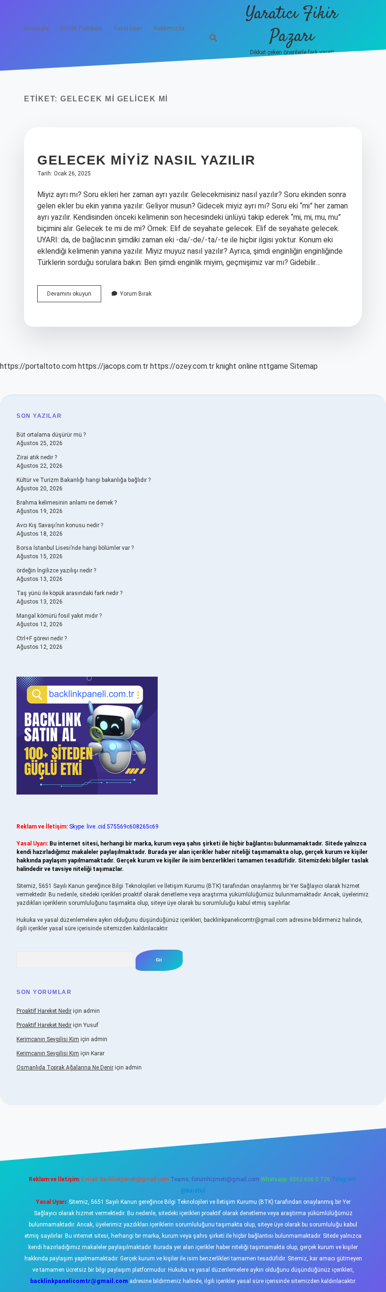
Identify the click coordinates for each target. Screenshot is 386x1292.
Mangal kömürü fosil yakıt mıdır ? (59, 616)
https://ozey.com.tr (182, 366)
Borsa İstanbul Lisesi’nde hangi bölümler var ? (75, 548)
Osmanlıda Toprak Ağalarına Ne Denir (64, 1067)
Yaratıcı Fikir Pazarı (292, 25)
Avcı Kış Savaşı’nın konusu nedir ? (59, 525)
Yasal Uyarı (128, 28)
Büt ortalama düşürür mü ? (51, 434)
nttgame (273, 366)
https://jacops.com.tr (113, 366)
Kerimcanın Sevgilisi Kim (47, 1039)
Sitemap (304, 366)
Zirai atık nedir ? (36, 457)
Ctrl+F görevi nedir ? (41, 638)
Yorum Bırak (136, 293)
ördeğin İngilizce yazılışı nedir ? (56, 570)
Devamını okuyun (74, 296)
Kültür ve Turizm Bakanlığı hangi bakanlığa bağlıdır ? (83, 480)
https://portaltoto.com (38, 366)
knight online (236, 366)
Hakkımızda (169, 28)
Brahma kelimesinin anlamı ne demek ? (66, 502)
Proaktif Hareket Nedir (44, 1011)
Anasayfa (36, 28)
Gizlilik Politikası (81, 28)
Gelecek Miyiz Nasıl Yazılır (146, 160)
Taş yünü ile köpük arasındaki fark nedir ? (69, 593)
